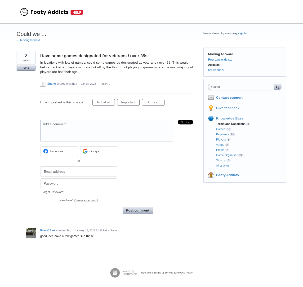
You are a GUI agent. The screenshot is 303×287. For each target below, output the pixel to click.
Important (130, 103)
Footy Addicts (227, 175)
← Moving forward (28, 40)
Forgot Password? (53, 192)
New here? (78, 200)
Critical (156, 103)
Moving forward (220, 54)
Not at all (106, 103)
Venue (220, 144)
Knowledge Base (229, 118)
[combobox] (242, 86)
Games (220, 129)
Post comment (137, 210)
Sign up (221, 160)
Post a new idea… (220, 59)
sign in (242, 33)
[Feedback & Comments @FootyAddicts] (52, 12)
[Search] (277, 87)
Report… (105, 83)
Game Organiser (226, 155)
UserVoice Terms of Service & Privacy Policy (167, 272)
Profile (220, 150)
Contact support (229, 97)
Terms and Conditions (230, 124)
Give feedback (227, 108)
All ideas (214, 64)
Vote (26, 67)
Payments (222, 134)
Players (221, 139)
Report (114, 230)
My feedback (216, 70)
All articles (222, 165)
